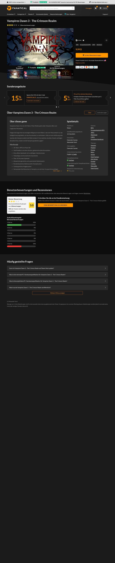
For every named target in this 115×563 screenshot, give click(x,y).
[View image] (15, 74)
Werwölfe (94, 166)
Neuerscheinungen (56, 14)
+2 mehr (74, 154)
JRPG (93, 44)
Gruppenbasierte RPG (85, 44)
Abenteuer (99, 44)
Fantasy (93, 163)
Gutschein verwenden (33, 100)
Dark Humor (94, 168)
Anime (93, 154)
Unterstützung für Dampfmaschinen (78, 163)
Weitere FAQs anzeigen (57, 293)
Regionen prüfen (80, 63)
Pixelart (93, 147)
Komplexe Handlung (97, 139)
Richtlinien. (87, 193)
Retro (92, 152)
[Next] (110, 97)
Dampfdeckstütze (72, 158)
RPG (77, 44)
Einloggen (89, 8)
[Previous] (4, 97)
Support (105, 14)
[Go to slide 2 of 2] (59, 107)
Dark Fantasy (95, 157)
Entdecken (10, 14)
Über (89, 112)
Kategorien (21, 14)
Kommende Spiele (42, 14)
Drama (93, 150)
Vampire (93, 145)
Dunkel (93, 161)
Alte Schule (94, 159)
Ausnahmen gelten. (43, 97)
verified (71, 160)
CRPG (93, 137)
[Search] (73, 8)
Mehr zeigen (56, 171)
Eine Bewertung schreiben (55, 205)
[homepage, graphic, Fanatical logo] (17, 8)
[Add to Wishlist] (106, 40)
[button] (16, 2)
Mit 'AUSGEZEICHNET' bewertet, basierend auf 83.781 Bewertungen (67, 2)
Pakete (30, 14)
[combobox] (56, 8)
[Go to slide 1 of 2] (56, 107)
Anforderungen (102, 112)
